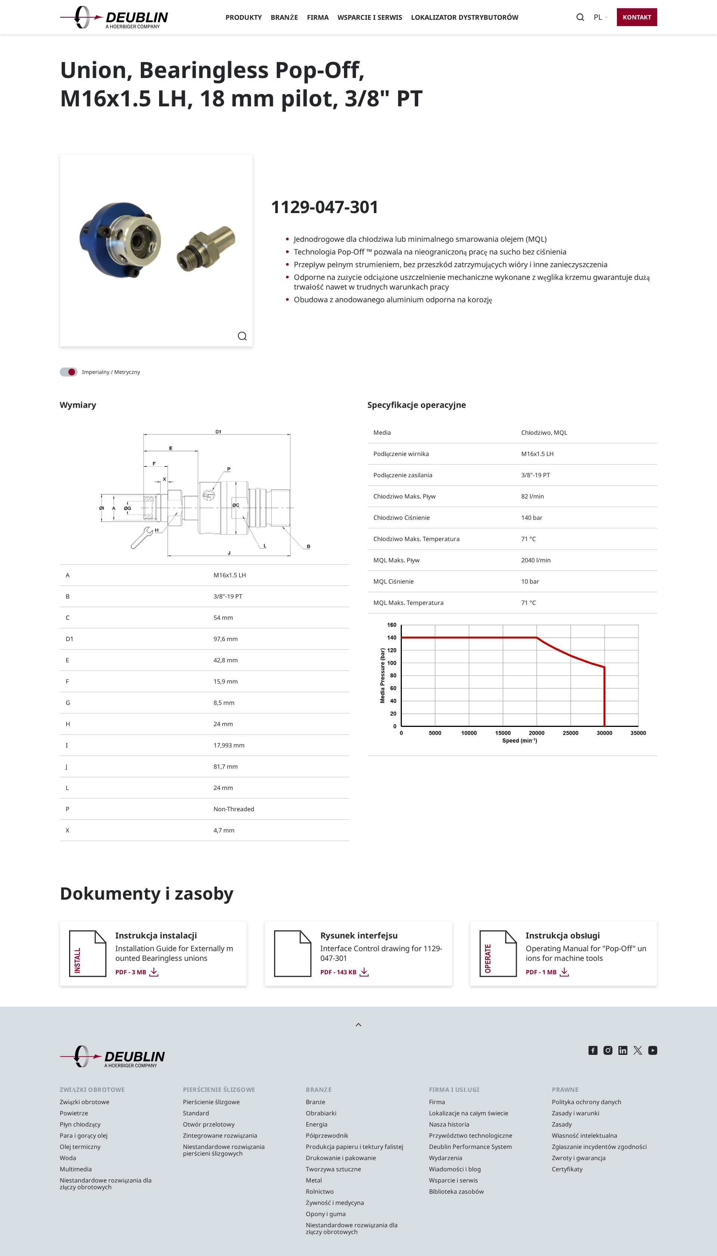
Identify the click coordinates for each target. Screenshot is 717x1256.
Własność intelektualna (584, 1135)
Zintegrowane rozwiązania (220, 1135)
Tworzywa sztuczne (333, 1169)
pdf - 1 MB (541, 972)
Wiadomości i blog (455, 1169)
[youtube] (652, 1057)
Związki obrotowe (84, 1102)
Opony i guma (326, 1213)
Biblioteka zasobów (456, 1191)
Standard (196, 1113)
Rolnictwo (320, 1191)
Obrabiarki (321, 1113)
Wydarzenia (445, 1158)
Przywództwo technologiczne (470, 1135)
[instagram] (607, 1057)
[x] (637, 1057)
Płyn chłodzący (80, 1124)
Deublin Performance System (470, 1146)
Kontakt (637, 17)
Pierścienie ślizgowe (211, 1102)
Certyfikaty (567, 1169)
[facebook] (593, 1057)
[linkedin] (622, 1057)
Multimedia (76, 1169)
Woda (68, 1158)
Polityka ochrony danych (586, 1102)
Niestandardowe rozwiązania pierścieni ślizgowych (224, 1150)
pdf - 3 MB (130, 972)
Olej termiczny (80, 1146)
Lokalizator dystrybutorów (464, 17)
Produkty (244, 17)
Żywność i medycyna (335, 1202)
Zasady (562, 1124)
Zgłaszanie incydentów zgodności (599, 1146)
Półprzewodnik (327, 1135)
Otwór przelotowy (209, 1124)
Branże (284, 17)
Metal (314, 1180)
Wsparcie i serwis (370, 17)
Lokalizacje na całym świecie (468, 1113)
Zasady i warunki (575, 1113)
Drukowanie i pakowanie (341, 1158)
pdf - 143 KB (338, 972)
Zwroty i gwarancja (579, 1158)
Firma (318, 17)
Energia (317, 1124)
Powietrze (74, 1113)
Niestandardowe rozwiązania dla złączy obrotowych (106, 1183)
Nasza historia (449, 1124)
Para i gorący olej (84, 1135)
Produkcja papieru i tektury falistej (354, 1146)
